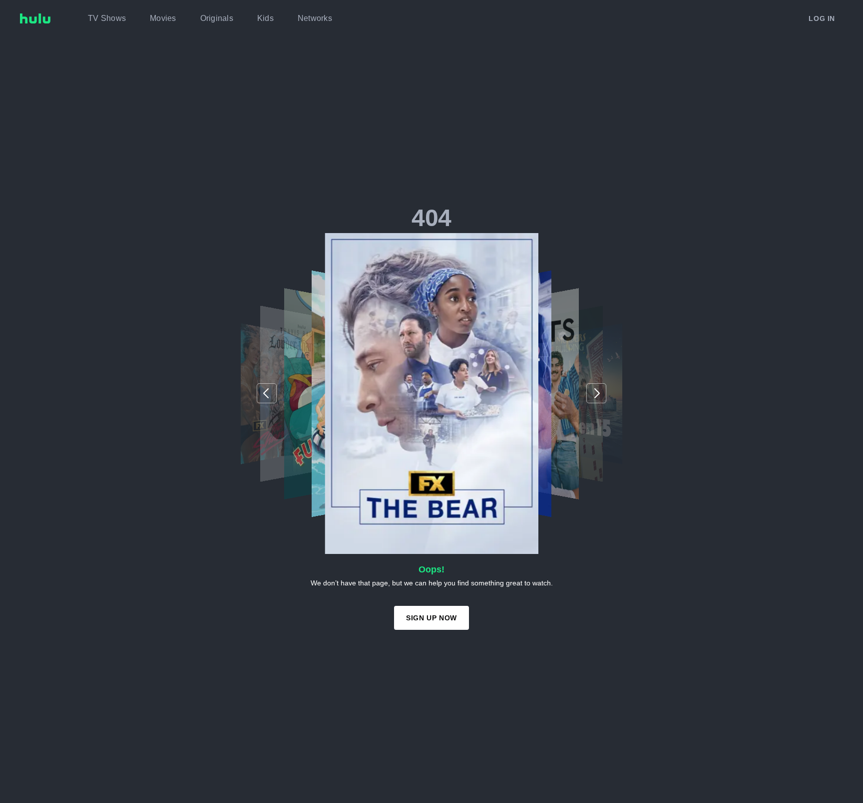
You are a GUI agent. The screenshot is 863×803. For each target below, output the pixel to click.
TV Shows (107, 18)
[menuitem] (107, 18)
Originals (216, 18)
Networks (315, 18)
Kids (265, 18)
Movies (163, 18)
